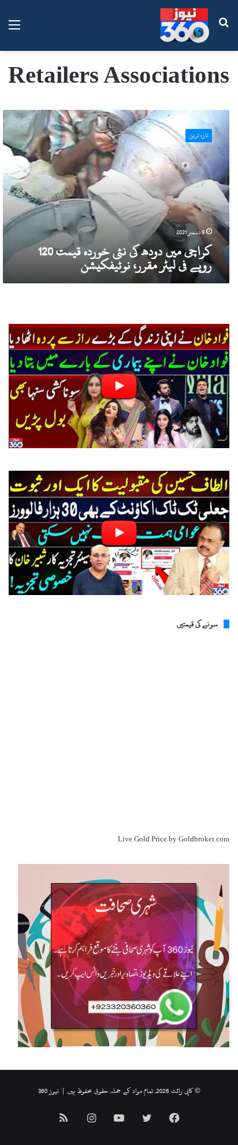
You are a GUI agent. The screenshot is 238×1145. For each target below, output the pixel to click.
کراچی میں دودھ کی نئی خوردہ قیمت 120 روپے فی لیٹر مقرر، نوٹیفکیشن (125, 257)
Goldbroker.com (203, 839)
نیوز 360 (48, 1090)
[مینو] (14, 30)
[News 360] (184, 25)
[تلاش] (223, 30)
